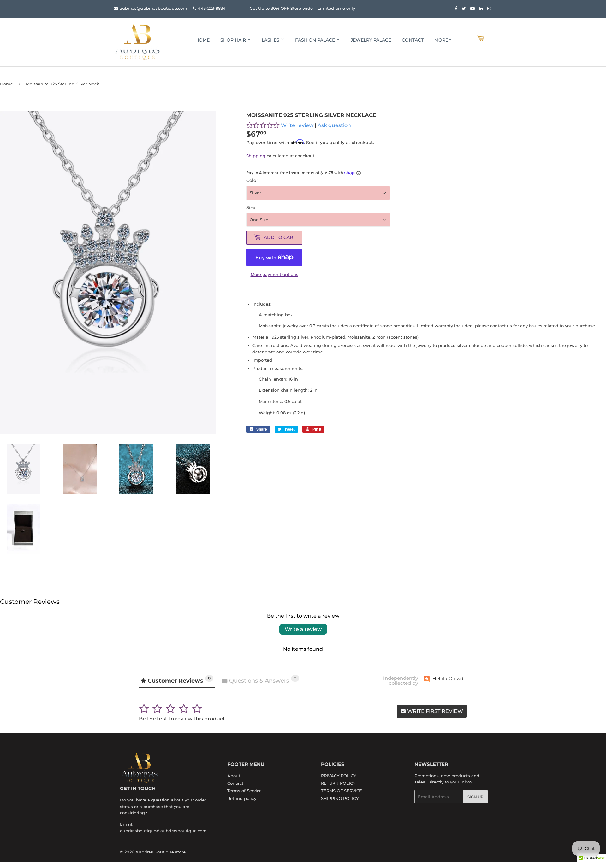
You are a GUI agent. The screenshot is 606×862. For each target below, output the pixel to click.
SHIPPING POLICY (340, 798)
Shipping (255, 155)
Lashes (271, 40)
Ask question (334, 125)
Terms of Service (244, 790)
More (441, 40)
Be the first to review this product (182, 719)
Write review (297, 125)
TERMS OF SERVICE (341, 790)
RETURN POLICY (338, 783)
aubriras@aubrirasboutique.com (152, 8)
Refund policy (241, 798)
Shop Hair (233, 40)
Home (202, 40)
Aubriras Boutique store (160, 851)
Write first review (434, 711)
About (233, 775)
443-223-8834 (212, 8)
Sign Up (475, 797)
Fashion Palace (315, 40)
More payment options (274, 274)
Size (250, 207)
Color (252, 180)
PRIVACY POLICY (338, 775)
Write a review (303, 629)
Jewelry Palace (371, 40)
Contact (413, 40)
